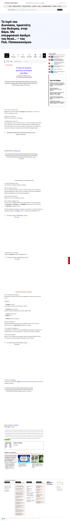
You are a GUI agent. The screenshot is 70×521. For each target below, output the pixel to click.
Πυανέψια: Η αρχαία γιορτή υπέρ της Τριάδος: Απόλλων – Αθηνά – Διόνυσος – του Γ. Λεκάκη (57, 93)
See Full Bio (15, 445)
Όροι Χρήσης (58, 486)
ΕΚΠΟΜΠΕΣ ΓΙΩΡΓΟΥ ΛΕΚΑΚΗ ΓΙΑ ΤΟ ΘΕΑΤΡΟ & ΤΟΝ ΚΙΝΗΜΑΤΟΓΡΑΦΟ (19, 514)
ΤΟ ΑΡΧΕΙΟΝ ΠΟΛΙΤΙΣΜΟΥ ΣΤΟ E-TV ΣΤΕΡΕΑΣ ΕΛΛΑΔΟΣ (19, 497)
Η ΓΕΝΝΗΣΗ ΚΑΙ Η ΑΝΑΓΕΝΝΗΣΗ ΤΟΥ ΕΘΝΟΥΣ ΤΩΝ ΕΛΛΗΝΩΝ (19, 503)
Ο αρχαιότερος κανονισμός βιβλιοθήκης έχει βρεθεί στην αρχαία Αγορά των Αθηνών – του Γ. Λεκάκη (57, 102)
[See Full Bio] (18, 445)
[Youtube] (62, 484)
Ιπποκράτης (22, 111)
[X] (61, 484)
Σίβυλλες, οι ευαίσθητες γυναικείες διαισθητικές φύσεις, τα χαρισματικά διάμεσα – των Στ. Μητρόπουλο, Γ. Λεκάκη (57, 84)
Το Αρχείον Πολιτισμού (59, 490)
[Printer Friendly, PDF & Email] (7, 440)
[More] (44, 55)
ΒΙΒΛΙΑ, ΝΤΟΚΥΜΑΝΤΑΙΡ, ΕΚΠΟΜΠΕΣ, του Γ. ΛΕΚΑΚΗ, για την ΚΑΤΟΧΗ (30, 501)
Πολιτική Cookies (59, 487)
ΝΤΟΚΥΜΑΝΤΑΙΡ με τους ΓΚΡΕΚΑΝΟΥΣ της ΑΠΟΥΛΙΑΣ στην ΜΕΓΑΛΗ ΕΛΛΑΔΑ (19, 510)
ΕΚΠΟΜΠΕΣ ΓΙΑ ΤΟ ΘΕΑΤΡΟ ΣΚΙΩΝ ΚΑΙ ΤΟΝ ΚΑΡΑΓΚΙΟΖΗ (39, 502)
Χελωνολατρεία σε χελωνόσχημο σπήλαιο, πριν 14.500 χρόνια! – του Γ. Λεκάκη (57, 97)
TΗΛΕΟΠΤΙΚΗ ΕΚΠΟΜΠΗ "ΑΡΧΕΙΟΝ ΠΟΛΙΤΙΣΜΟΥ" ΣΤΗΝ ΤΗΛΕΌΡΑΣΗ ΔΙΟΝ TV (19, 493)
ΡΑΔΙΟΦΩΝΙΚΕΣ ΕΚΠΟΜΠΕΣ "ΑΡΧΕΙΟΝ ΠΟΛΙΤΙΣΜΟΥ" (39, 487)
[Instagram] (59, 484)
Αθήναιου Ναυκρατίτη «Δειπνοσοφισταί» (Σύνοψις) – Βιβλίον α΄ (56, 89)
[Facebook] (57, 484)
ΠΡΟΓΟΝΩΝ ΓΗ (10, 425)
